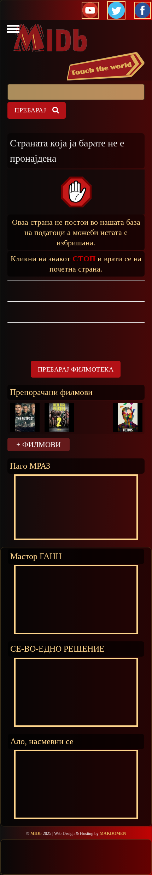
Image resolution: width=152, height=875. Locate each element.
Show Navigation (12, 30)
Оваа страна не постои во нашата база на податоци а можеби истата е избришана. (76, 232)
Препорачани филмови (51, 392)
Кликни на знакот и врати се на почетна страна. (76, 263)
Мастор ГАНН (36, 556)
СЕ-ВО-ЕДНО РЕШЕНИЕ (57, 648)
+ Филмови (38, 444)
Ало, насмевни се (42, 741)
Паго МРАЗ (30, 465)
